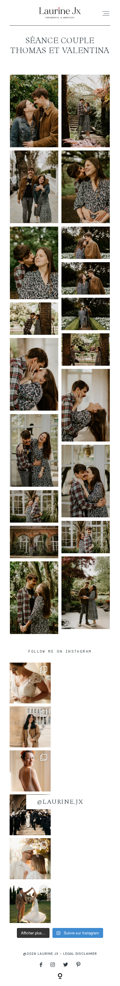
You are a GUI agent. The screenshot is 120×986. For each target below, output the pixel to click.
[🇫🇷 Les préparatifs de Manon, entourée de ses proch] (30, 683)
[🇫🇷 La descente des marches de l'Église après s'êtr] (30, 815)
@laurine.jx (60, 802)
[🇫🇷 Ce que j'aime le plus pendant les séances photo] (30, 858)
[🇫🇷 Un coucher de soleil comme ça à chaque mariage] (30, 902)
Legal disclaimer (80, 954)
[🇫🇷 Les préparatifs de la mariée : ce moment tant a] (30, 770)
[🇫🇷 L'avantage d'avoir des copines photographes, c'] (30, 726)
